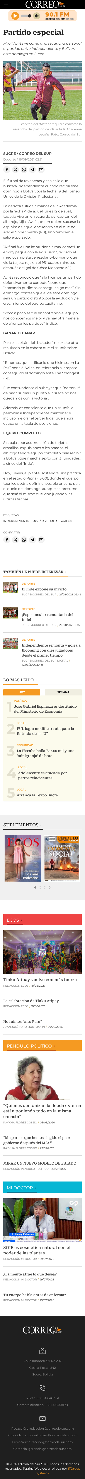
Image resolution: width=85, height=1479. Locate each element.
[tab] (35, 887)
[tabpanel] (22, 858)
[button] (42, 91)
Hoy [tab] (22, 692)
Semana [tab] (63, 692)
